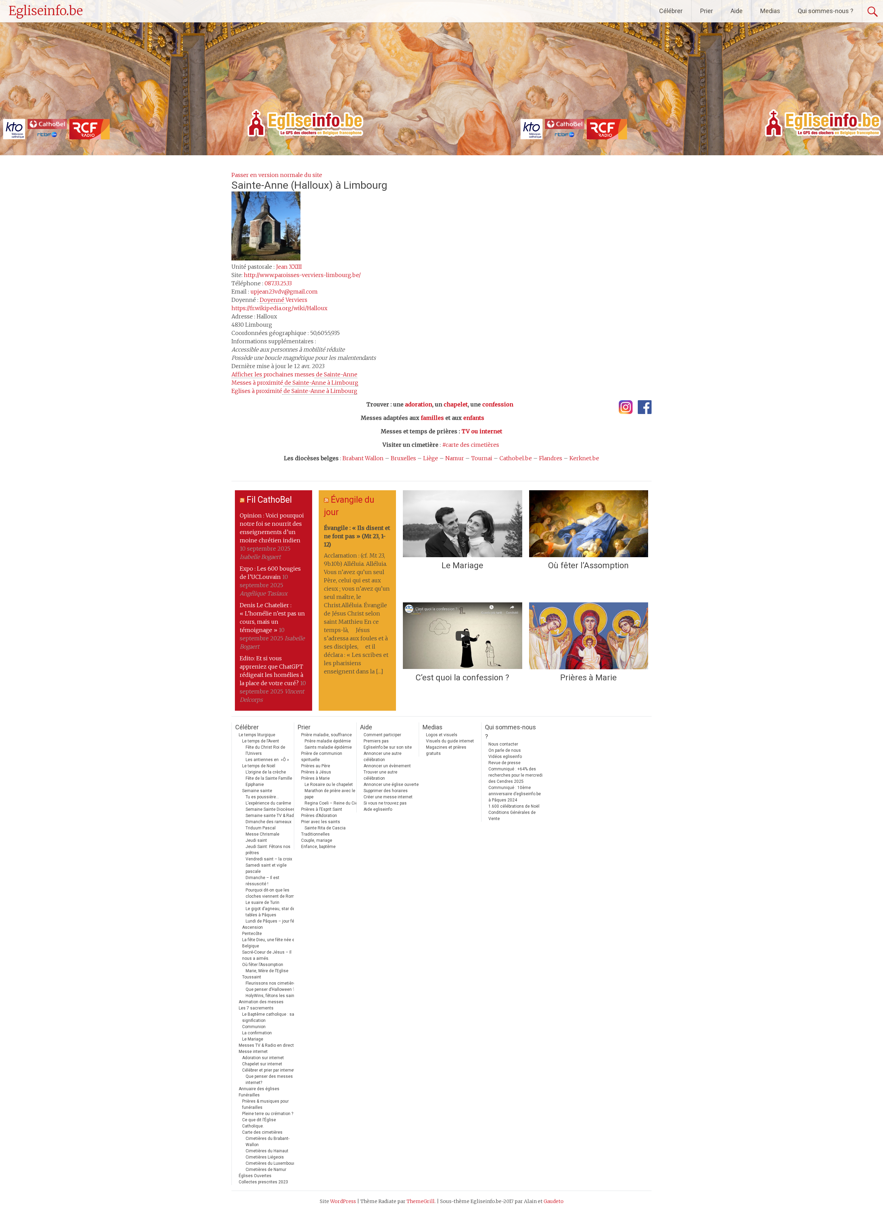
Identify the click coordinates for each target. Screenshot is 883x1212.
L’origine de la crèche (266, 772)
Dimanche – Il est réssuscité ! (262, 880)
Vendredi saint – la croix (269, 859)
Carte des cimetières (262, 1132)
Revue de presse (504, 762)
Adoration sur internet (263, 1057)
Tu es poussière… (262, 797)
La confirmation (257, 1033)
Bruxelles (403, 458)
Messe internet (253, 1051)
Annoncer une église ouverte (391, 784)
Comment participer (382, 734)
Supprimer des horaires (386, 790)
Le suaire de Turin (262, 902)
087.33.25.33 (278, 283)
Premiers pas (376, 741)
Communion (254, 1026)
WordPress (343, 1201)
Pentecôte (252, 933)
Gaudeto (554, 1201)
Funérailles (249, 1095)
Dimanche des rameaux (268, 821)
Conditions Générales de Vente (512, 815)
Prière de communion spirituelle (321, 756)
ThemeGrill (421, 1201)
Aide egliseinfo (378, 809)
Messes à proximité (294, 382)
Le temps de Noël (258, 765)
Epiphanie (255, 784)
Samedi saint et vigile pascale (266, 868)
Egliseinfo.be (46, 11)
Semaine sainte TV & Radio (271, 815)
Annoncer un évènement (387, 765)
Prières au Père (315, 765)
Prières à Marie (588, 677)
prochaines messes (294, 374)
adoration (418, 404)
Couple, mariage (316, 840)
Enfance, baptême (318, 846)
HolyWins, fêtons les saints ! (273, 995)
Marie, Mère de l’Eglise (267, 970)
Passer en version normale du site (276, 174)
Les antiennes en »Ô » (267, 759)
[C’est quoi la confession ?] (462, 635)
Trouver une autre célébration (380, 775)
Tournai (481, 458)
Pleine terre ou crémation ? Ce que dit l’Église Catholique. (267, 1120)
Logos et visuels (441, 734)
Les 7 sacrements (256, 1008)
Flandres (550, 458)
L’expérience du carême (268, 803)
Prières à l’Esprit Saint (321, 809)
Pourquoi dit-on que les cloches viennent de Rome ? (273, 893)
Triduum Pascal (261, 828)
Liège (430, 458)
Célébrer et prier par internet (268, 1070)
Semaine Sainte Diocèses (270, 809)
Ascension (252, 927)
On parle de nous (504, 750)
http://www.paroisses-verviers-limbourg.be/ (302, 275)
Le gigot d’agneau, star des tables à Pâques (271, 911)
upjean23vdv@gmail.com (284, 291)
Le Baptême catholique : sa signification (268, 1017)
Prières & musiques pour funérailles (265, 1104)
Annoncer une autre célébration (382, 756)
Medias (770, 10)
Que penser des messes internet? (269, 1079)
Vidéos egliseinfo (505, 756)
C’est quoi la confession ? (462, 677)
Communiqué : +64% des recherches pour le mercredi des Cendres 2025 (515, 775)
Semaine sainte (257, 790)
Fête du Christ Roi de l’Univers (265, 750)
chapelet (456, 404)
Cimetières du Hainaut (267, 1151)
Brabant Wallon (363, 458)
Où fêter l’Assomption (588, 565)
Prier (706, 10)
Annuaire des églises (259, 1088)
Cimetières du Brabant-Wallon (267, 1141)
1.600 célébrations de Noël (513, 806)
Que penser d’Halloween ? (270, 989)
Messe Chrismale (262, 834)
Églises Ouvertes (255, 1175)
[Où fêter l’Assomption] (588, 523)
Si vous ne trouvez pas (385, 803)
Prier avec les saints (320, 821)
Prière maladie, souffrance (326, 734)
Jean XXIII (289, 266)
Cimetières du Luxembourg (271, 1163)
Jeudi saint (256, 840)
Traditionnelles (315, 834)
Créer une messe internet (388, 797)
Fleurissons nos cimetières (272, 983)
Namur (454, 458)
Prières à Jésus (316, 772)
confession (497, 404)
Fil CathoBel (269, 500)
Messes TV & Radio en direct (266, 1045)
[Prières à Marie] (588, 635)
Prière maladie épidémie (328, 741)
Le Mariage (462, 565)
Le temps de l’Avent (260, 741)
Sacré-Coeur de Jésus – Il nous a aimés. (266, 955)
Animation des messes (261, 1001)
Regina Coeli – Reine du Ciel (332, 803)
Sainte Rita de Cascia (325, 828)
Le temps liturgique (257, 734)
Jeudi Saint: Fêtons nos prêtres (268, 849)
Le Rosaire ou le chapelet (329, 784)
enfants (473, 417)
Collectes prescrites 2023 (263, 1182)
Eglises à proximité (294, 390)
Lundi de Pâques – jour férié (272, 921)
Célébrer (671, 10)
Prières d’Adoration (319, 815)
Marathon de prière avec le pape (330, 793)
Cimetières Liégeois (265, 1157)
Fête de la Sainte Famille (269, 778)
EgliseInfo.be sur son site (388, 747)
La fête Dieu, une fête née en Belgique (269, 942)
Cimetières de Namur (266, 1169)
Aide (737, 10)
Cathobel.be (515, 458)
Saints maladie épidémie (328, 747)
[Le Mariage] (462, 523)
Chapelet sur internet (262, 1064)
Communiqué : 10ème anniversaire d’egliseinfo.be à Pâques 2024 (514, 793)
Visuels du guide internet (450, 741)
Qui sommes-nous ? (825, 10)
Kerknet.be (584, 458)
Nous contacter (503, 744)
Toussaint (251, 977)
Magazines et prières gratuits (446, 750)
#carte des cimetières (470, 444)
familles (432, 417)
